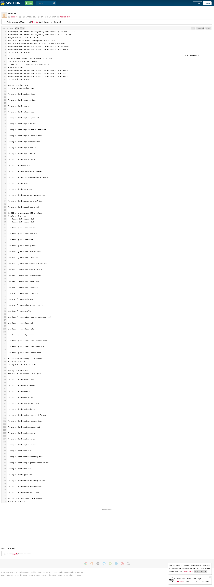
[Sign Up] (172, 579)
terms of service (35, 575)
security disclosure (49, 575)
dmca (60, 575)
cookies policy (22, 575)
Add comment (65, 17)
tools (45, 572)
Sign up (207, 3)
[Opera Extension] (122, 563)
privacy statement (8, 575)
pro (82, 572)
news (77, 572)
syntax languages (22, 572)
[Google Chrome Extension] (85, 563)
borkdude (14, 17)
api (60, 572)
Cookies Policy (188, 571)
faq (39, 572)
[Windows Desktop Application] (104, 563)
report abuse (69, 575)
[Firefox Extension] (91, 563)
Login (197, 3)
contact (79, 575)
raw (193, 28)
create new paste (7, 572)
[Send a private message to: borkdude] (20, 17)
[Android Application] (110, 563)
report (208, 28)
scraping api (68, 572)
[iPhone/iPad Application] (97, 563)
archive (33, 572)
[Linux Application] (128, 563)
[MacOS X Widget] (116, 563)
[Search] (54, 3)
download (200, 28)
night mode (53, 572)
